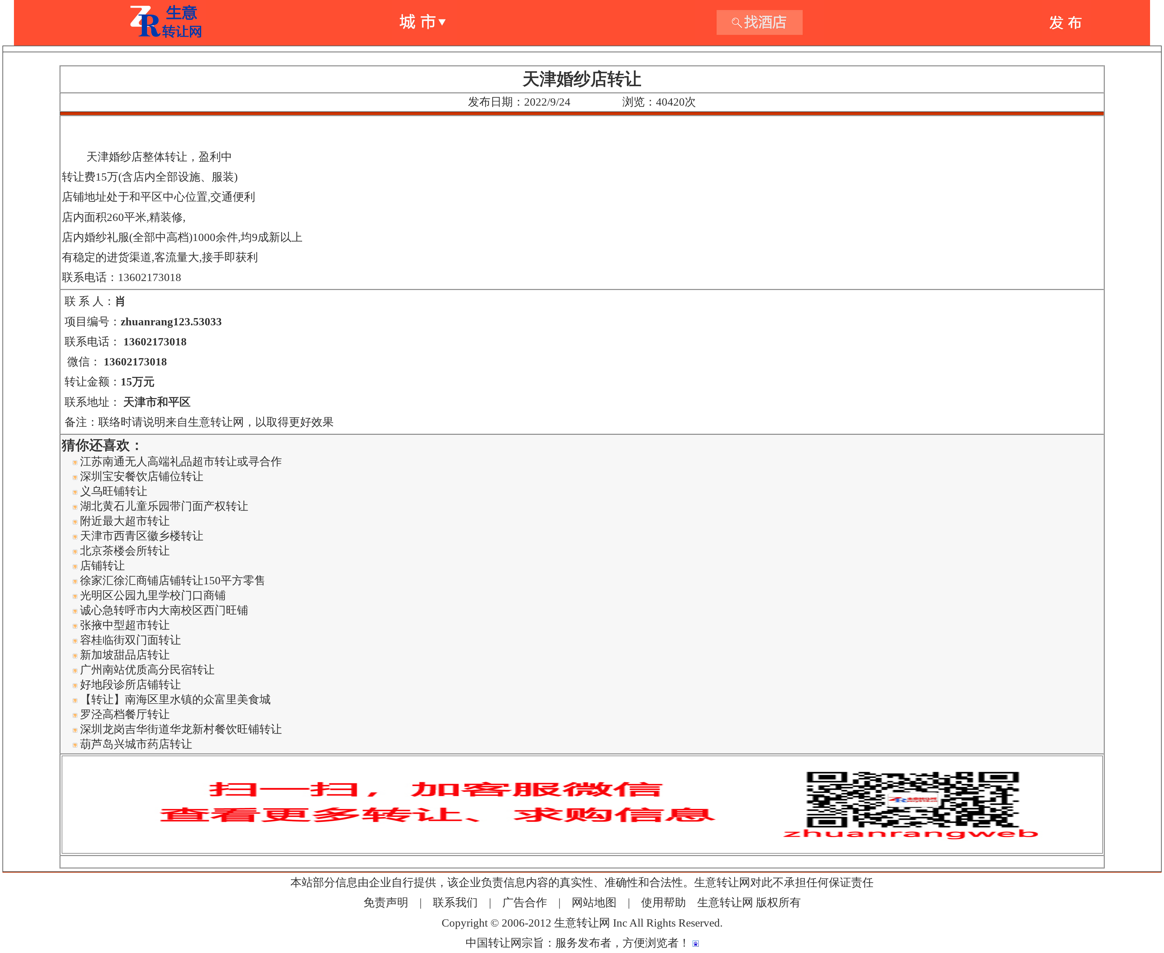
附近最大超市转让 (125, 521)
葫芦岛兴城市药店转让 (136, 744)
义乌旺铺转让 (113, 491)
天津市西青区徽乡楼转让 (141, 536)
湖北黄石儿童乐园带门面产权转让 (164, 506)
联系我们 (455, 902)
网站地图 (594, 902)
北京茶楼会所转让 (125, 550)
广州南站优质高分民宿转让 (147, 669)
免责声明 (385, 902)
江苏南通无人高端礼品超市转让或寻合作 (181, 461)
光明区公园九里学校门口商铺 (153, 595)
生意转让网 (725, 902)
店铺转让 (102, 565)
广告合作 (524, 902)
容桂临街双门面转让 (130, 640)
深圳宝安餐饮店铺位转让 (141, 476)
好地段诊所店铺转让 (130, 684)
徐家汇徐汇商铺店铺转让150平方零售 (173, 580)
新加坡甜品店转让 (125, 655)
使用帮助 (663, 902)
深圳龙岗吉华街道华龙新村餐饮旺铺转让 (181, 729)
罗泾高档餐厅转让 (125, 714)
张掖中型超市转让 (125, 625)
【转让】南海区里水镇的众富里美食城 (175, 699)
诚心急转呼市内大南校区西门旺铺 (164, 610)
